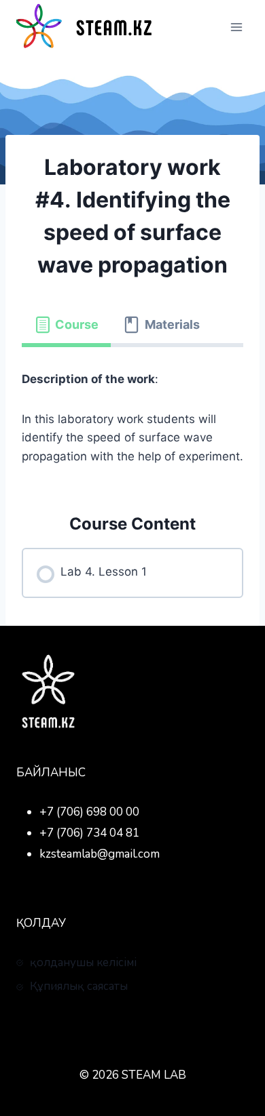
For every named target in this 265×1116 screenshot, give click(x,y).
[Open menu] (236, 26)
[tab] (66, 325)
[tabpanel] (132, 418)
